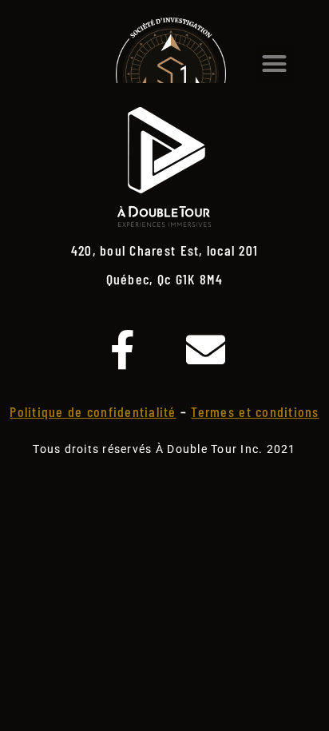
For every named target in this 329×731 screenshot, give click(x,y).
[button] (275, 63)
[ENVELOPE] (206, 349)
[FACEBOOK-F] (123, 349)
